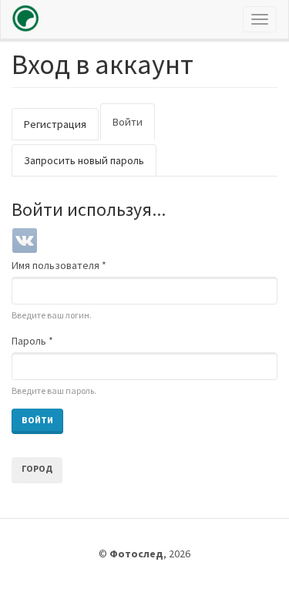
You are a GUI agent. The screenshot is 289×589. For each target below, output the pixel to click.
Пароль (32, 341)
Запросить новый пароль (84, 160)
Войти (134, 127)
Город (37, 468)
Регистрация (55, 124)
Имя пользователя (59, 265)
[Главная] (25, 18)
